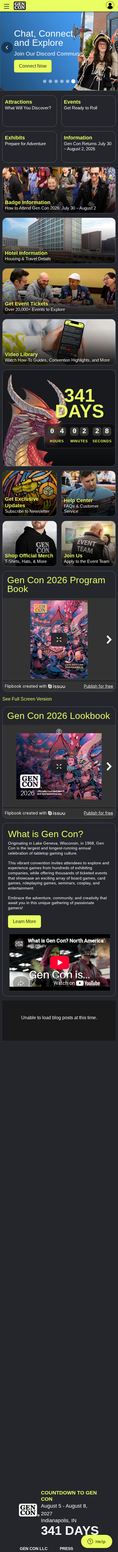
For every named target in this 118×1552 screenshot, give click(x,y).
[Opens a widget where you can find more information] (96, 1542)
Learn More (24, 921)
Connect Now (33, 66)
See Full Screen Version (27, 699)
